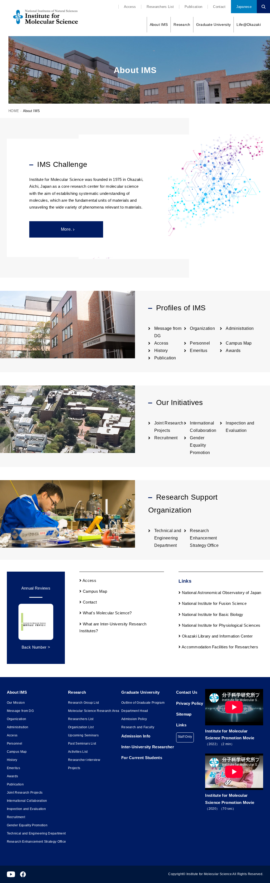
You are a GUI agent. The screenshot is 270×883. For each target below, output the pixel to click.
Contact (219, 7)
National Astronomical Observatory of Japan (221, 592)
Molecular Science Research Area (93, 711)
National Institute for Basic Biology (212, 614)
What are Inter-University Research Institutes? (112, 627)
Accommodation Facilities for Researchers (219, 647)
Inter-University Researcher (147, 747)
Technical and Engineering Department (167, 538)
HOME (13, 111)
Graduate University (213, 24)
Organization (202, 328)
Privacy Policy (189, 703)
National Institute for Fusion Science (214, 603)
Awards (233, 350)
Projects (74, 768)
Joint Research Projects (25, 792)
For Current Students (141, 757)
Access (130, 7)
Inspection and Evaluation (26, 809)
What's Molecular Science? (107, 613)
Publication (193, 7)
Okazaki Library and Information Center (217, 636)
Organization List (81, 727)
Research (181, 24)
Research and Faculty (137, 727)
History (161, 350)
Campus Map (239, 343)
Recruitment (166, 438)
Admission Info (135, 736)
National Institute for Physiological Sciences (221, 625)
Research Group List (83, 703)
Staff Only (185, 737)
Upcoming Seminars (83, 735)
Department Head (134, 711)
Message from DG (20, 711)
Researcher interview (84, 760)
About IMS (159, 24)
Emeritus (198, 350)
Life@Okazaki (249, 24)
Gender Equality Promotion (200, 445)
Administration (240, 328)
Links (181, 725)
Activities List (78, 752)
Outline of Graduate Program (143, 703)
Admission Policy (134, 719)
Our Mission (16, 703)
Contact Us (186, 692)
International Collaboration (27, 801)
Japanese (244, 7)
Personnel (200, 343)
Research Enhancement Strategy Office (204, 538)
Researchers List (160, 7)
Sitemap (184, 714)
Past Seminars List (82, 743)
